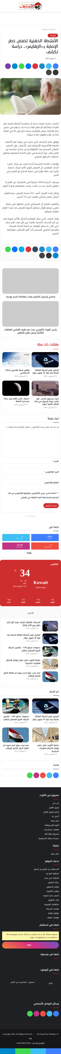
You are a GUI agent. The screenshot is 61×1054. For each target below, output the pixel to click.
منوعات (44, 29)
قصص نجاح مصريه (51, 895)
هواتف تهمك (53, 917)
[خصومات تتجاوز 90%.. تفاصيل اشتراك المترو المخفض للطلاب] (50, 651)
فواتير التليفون (52, 887)
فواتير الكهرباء (52, 891)
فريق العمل (54, 807)
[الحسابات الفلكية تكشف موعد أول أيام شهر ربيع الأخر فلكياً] (50, 626)
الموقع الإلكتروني (51, 482)
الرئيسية (52, 29)
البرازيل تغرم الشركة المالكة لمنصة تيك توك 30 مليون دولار (45, 371)
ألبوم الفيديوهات (51, 825)
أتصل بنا (55, 816)
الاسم (55, 461)
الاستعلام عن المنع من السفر (46, 869)
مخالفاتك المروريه (51, 904)
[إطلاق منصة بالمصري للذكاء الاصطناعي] (15, 359)
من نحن (55, 803)
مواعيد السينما (52, 909)
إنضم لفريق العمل (51, 812)
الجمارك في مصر (52, 878)
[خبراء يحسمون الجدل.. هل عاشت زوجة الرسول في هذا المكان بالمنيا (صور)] (45, 388)
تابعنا (29, 945)
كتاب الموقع (53, 900)
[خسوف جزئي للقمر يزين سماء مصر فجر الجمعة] (15, 388)
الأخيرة (31, 613)
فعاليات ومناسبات (51, 829)
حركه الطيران (53, 882)
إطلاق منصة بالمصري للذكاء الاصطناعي (17, 371)
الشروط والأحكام (52, 834)
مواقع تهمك (53, 913)
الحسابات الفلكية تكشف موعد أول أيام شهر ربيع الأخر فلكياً (23, 623)
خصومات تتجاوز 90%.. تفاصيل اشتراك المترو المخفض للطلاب (24, 649)
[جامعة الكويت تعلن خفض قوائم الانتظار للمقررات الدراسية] (50, 664)
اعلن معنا (55, 821)
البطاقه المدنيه (52, 873)
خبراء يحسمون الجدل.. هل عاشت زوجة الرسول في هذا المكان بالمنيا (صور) (46, 401)
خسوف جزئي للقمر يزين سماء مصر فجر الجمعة (16, 400)
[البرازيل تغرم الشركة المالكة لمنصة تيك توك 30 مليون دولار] (45, 359)
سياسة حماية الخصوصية (48, 838)
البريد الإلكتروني (51, 472)
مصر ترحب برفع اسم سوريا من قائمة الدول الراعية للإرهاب (21, 674)
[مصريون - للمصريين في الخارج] (30, 6)
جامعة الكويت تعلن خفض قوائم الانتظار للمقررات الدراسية (23, 661)
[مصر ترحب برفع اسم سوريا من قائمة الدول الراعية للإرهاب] (50, 676)
